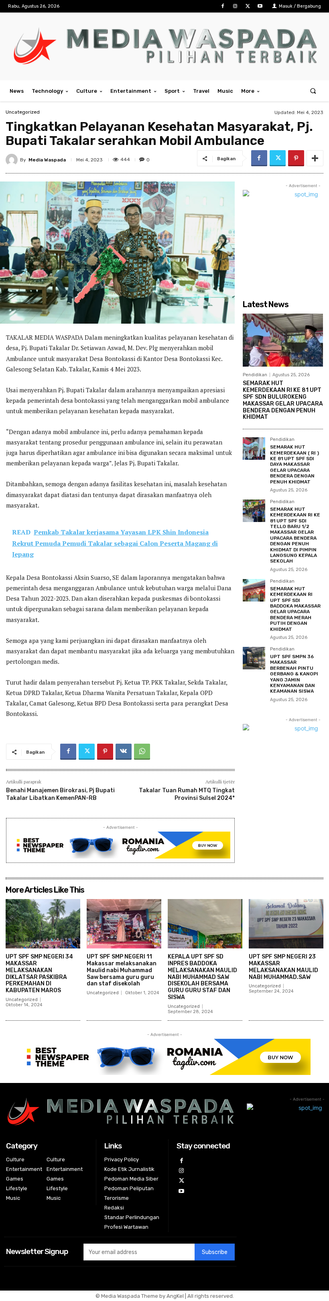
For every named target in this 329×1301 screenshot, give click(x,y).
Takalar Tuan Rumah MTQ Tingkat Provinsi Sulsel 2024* (187, 794)
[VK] (124, 752)
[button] (313, 91)
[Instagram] (235, 6)
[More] (315, 158)
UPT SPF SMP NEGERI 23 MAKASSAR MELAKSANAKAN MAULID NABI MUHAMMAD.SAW (283, 966)
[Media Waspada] (13, 160)
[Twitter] (248, 6)
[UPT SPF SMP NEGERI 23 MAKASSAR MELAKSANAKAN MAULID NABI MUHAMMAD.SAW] (286, 923)
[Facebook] (222, 6)
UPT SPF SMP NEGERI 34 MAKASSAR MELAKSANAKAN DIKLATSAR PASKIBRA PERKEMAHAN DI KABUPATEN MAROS (39, 973)
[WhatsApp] (142, 752)
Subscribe (214, 1252)
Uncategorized (23, 112)
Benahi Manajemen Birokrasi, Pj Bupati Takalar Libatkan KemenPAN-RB (60, 794)
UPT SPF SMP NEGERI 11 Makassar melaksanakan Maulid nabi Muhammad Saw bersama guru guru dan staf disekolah (121, 970)
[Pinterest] (296, 158)
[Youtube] (260, 6)
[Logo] (164, 45)
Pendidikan (255, 375)
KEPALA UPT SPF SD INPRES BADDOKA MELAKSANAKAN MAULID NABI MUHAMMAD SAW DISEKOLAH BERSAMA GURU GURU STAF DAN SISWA (202, 977)
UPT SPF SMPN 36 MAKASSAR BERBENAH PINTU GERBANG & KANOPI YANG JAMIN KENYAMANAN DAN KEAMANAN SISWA (294, 674)
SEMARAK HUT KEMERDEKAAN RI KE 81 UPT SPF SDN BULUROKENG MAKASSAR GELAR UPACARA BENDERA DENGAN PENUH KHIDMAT (283, 400)
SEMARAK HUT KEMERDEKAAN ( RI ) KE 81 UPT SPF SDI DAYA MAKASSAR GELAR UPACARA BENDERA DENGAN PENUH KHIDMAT (294, 464)
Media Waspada (47, 159)
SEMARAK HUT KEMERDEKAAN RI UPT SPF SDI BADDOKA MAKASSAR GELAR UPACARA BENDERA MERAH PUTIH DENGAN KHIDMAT (295, 609)
